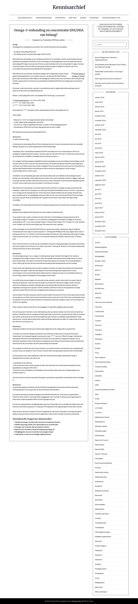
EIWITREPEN (60, 18)
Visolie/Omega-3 (101, 546)
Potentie (98, 468)
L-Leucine (98, 412)
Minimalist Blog (76, 601)
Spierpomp (98, 495)
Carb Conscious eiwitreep (103, 302)
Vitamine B (98, 550)
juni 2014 (98, 139)
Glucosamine (99, 371)
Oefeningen (99, 458)
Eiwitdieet (98, 334)
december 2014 (100, 116)
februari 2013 (99, 212)
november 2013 (100, 171)
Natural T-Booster (101, 454)
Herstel (97, 380)
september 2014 (100, 130)
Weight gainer (100, 582)
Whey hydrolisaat (101, 592)
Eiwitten (98, 344)
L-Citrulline (99, 408)
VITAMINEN (94, 18)
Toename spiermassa (102, 514)
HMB (96, 385)
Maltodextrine (100, 422)
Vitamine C (98, 555)
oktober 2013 (99, 176)
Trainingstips (99, 527)
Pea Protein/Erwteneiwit (103, 463)
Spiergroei (98, 486)
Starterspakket (100, 504)
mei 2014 (98, 143)
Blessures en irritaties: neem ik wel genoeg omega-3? (35, 429)
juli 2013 (98, 189)
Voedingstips (99, 573)
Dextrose (98, 325)
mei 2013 (98, 198)
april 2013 (98, 203)
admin (62, 40)
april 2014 (98, 148)
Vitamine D (98, 559)
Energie (97, 348)
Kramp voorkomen (101, 403)
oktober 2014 (99, 125)
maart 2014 (99, 153)
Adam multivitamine (101, 252)
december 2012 (100, 221)
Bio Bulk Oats (99, 288)
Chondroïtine (99, 316)
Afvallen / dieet (100, 261)
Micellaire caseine (101, 426)
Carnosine (98, 307)
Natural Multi (99, 445)
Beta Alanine (99, 284)
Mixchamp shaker (101, 431)
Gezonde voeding (101, 367)
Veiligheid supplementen (103, 536)
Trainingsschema (100, 523)
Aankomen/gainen (101, 247)
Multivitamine (99, 435)
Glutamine (98, 376)
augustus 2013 (100, 185)
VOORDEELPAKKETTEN (111, 18)
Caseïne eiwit (99, 311)
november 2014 (100, 120)
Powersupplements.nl (21, 100)
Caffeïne (98, 298)
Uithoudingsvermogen (102, 532)
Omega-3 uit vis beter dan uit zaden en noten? (32, 427)
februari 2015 (99, 107)
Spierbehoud (99, 481)
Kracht (97, 399)
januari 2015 (99, 111)
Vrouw (97, 578)
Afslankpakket (99, 256)
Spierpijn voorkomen (102, 491)
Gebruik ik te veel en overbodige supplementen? (33, 434)
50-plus (97, 242)
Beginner (98, 279)
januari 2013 (99, 217)
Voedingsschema (100, 569)
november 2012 (100, 226)
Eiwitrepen (98, 339)
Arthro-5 (98, 270)
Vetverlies (98, 541)
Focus (97, 353)
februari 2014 (99, 157)
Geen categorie (100, 357)
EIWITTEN (73, 18)
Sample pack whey (101, 477)
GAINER (83, 18)
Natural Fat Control (101, 440)
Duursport (98, 330)
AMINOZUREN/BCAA (44, 18)
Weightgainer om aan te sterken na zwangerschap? (34, 432)
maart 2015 (99, 102)
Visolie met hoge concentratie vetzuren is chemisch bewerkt (37, 422)
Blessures (98, 293)
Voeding (98, 564)
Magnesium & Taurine (102, 417)
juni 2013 (98, 194)
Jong (96, 394)
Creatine (98, 321)
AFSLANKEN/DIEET (25, 18)
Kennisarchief (69, 7)
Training (98, 518)
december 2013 (100, 166)
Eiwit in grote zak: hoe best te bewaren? (108, 79)
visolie (43, 307)
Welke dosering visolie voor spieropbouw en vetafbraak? (36, 424)
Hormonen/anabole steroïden (105, 389)
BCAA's (97, 275)
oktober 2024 (99, 97)
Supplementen (99, 509)
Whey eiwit (99, 587)
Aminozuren (99, 265)
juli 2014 (98, 134)
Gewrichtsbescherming (102, 362)
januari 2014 (99, 162)
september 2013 (100, 180)
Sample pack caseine (101, 472)
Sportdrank (98, 500)
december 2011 (100, 231)
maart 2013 (99, 208)
